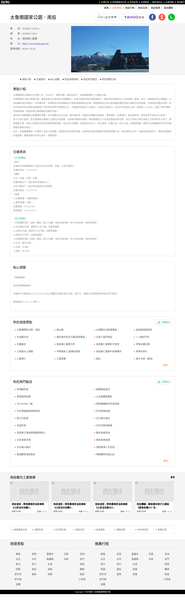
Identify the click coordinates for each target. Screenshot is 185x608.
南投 (34, 569)
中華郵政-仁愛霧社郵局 (68, 351)
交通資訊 (40, 79)
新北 (18, 564)
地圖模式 (166, 322)
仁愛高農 (61, 358)
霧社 (98, 358)
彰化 (34, 564)
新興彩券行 (141, 351)
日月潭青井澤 (24, 440)
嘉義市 (50, 554)
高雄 (50, 569)
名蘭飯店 (21, 344)
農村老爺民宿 (103, 432)
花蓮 (66, 554)
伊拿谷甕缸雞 (143, 344)
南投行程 (129, 8)
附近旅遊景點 (71, 79)
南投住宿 (142, 8)
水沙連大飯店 (103, 418)
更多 (173, 477)
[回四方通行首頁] (5, 2)
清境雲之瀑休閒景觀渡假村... (31, 432)
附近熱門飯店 (90, 79)
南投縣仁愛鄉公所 (66, 344)
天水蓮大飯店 (24, 447)
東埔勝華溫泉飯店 (26, 454)
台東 (66, 559)
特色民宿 (134, 2)
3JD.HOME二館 (25, 404)
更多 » (166, 365)
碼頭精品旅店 (103, 389)
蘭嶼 (82, 569)
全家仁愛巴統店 (104, 337)
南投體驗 (168, 8)
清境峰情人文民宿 (105, 447)
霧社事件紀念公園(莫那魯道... (72, 337)
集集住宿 (162, 529)
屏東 (50, 574)
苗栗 (34, 554)
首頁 (106, 8)
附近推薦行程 (109, 79)
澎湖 (82, 554)
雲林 (34, 574)
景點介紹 (26, 79)
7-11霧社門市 (142, 337)
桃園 (18, 569)
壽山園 (60, 330)
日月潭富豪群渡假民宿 (28, 411)
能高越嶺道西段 (144, 330)
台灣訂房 (105, 2)
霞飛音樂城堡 (103, 440)
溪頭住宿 (38, 529)
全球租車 (145, 2)
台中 (34, 559)
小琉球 (82, 579)
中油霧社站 (22, 337)
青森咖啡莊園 (24, 396)
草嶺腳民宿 (22, 389)
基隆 (18, 554)
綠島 (82, 574)
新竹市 (18, 574)
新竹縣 (18, 579)
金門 (82, 559)
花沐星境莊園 (103, 411)
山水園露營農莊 (104, 396)
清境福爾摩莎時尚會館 (107, 404)
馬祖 (82, 564)
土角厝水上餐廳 (25, 351)
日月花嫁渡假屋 (104, 425)
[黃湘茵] (110, 49)
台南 (50, 564)
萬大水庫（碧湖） (145, 358)
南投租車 (155, 8)
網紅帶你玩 (157, 2)
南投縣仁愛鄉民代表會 (107, 344)
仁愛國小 (21, 358)
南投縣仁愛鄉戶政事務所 (109, 351)
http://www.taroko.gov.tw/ (35, 43)
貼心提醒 (55, 79)
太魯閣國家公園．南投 (28, 330)
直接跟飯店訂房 (119, 2)
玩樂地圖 (169, 2)
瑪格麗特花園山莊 (105, 454)
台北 (18, 559)
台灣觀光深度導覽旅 (106, 330)
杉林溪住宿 (142, 529)
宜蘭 (18, 584)
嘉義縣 (50, 559)
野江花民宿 (22, 418)
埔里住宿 (121, 529)
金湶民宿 (21, 425)
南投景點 (100, 529)
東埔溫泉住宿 (20, 529)
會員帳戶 (181, 2)
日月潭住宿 (60, 529)
